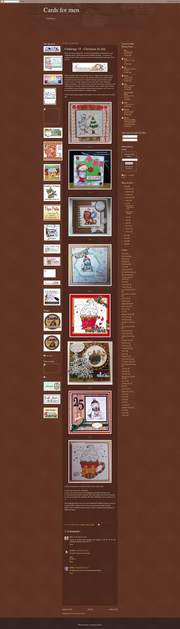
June (127, 217)
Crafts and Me (126, 269)
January (128, 231)
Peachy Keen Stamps (128, 336)
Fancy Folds (125, 284)
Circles (124, 267)
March (128, 226)
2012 (125, 235)
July (127, 203)
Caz (125, 67)
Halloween (125, 301)
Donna (126, 76)
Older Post (113, 609)
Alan (125, 50)
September (129, 197)
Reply (71, 544)
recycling (124, 405)
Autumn (124, 253)
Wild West (125, 374)
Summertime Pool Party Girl (129, 96)
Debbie (72, 567)
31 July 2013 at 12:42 (81, 550)
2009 (125, 244)
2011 (125, 238)
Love (123, 311)
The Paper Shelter (127, 361)
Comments (127, 140)
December (129, 189)
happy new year (126, 391)
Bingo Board (125, 256)
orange (124, 399)
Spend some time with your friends (129, 112)
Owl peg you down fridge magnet (129, 86)
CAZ (90, 388)
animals (124, 381)
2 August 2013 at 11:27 (82, 567)
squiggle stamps (127, 407)
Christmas (125, 264)
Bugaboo (124, 261)
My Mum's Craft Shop (128, 322)
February (128, 229)
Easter (124, 282)
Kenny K (124, 309)
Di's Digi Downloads (128, 272)
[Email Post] (98, 524)
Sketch (124, 351)
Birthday (124, 259)
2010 (125, 241)
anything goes (126, 383)
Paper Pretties (126, 333)
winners (124, 415)
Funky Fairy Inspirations (129, 294)
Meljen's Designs (127, 314)
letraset (124, 397)
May (127, 220)
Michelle (90, 147)
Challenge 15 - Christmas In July (129, 207)
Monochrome (126, 319)
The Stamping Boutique (129, 364)
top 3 (123, 410)
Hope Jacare (125, 306)
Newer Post (67, 609)
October (128, 194)
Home (90, 609)
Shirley (90, 101)
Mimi (71, 537)
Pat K (90, 192)
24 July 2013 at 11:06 (79, 537)
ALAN (90, 291)
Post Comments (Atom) (78, 613)
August (128, 200)
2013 (125, 186)
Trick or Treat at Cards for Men (128, 78)
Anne (90, 437)
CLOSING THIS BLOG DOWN (128, 52)
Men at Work (125, 317)
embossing (125, 389)
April (127, 223)
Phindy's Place (126, 340)
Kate (90, 239)
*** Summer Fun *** (129, 104)
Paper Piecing (126, 331)
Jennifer (72, 550)
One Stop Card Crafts (128, 326)
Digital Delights (126, 275)
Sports (124, 353)
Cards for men (61, 9)
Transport (125, 368)
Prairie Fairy (125, 345)
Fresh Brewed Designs (128, 290)
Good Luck (125, 298)
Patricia (90, 340)
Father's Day (125, 287)
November (129, 192)
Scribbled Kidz (126, 348)
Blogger (99, 625)
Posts (126, 136)
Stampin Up (125, 356)
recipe (123, 402)
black (123, 386)
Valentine (124, 371)
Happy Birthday (126, 303)
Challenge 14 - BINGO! (129, 212)
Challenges (51, 18)
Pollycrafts (125, 343)
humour (124, 394)
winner (124, 413)
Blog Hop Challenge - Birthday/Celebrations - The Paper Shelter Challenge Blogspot (130, 122)
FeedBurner (129, 168)
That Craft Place (127, 359)
